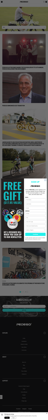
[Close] (46, 413)
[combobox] (35, 230)
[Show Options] (44, 230)
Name (26, 197)
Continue (35, 234)
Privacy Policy (34, 415)
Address (27, 211)
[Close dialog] (45, 180)
